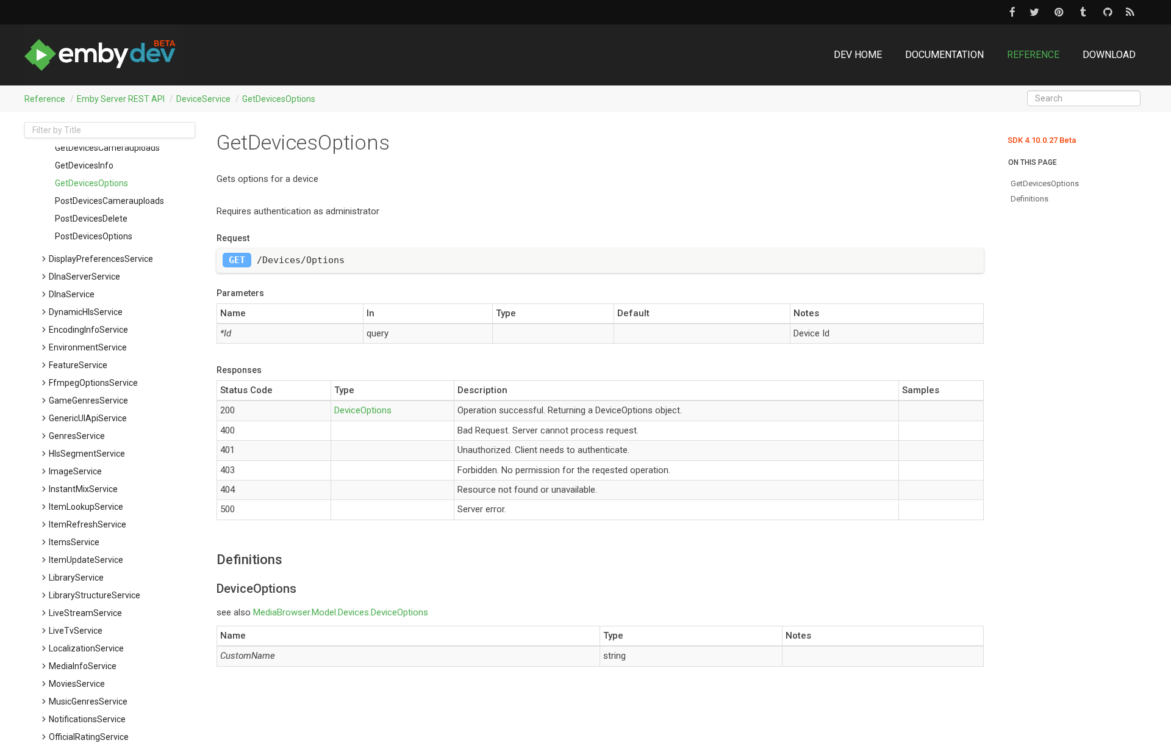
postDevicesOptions (93, 236)
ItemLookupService (86, 507)
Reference (1033, 54)
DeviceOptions (363, 410)
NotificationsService (87, 719)
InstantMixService (83, 489)
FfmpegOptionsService (93, 383)
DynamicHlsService (86, 312)
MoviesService (77, 684)
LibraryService (76, 577)
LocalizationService (86, 648)
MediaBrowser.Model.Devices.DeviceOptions (340, 612)
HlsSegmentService (87, 453)
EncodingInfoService (88, 330)
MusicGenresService (88, 701)
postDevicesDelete (91, 218)
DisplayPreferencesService (101, 259)
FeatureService (78, 365)
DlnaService (72, 294)
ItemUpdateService (86, 560)
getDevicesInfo (84, 165)
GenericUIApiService (88, 418)
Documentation (944, 54)
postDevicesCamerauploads (109, 201)
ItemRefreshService (87, 524)
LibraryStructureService (94, 595)
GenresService (77, 436)
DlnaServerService (84, 276)
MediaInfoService (82, 666)
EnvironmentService (88, 347)
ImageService (75, 471)
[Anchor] (210, 560)
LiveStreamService (85, 613)
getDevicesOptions (278, 99)
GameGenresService (88, 400)
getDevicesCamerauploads (107, 148)
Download (1109, 54)
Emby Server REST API (121, 99)
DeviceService (203, 99)
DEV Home (858, 54)
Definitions (1029, 198)
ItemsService (74, 542)
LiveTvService (75, 631)
